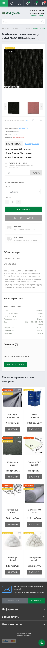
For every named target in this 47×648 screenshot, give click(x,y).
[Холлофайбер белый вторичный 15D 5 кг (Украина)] (34, 542)
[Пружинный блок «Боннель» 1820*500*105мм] (12, 495)
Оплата (17, 226)
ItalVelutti (23, 128)
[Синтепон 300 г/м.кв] (34, 495)
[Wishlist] (33, 120)
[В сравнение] (19, 394)
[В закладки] (19, 390)
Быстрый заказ (23, 217)
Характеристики (12, 258)
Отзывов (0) (10, 263)
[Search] (42, 21)
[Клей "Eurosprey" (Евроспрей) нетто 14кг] (34, 399)
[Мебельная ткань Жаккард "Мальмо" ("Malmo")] (12, 447)
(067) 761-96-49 (37, 10)
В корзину (23, 209)
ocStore (28, 633)
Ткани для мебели (13, 28)
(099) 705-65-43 (37, 13)
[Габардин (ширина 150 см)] (12, 399)
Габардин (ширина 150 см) (13, 417)
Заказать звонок (36, 15)
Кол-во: (8, 197)
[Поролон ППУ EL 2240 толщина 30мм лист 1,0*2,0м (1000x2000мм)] (34, 447)
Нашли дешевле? (32, 144)
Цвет (7, 186)
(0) (27, 120)
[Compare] (41, 120)
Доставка (18, 237)
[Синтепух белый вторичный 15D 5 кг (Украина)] (12, 542)
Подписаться (36, 600)
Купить (36, 172)
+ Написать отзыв (16, 364)
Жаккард (26, 28)
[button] (20, 3)
